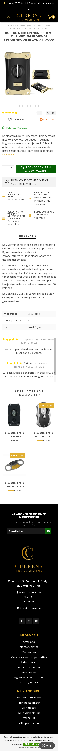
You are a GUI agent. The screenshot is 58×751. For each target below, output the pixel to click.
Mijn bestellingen (29, 702)
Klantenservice (29, 647)
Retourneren (29, 662)
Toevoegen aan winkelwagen (38, 169)
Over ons (29, 641)
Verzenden (29, 652)
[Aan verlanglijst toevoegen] (48, 113)
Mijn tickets (29, 707)
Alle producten (29, 723)
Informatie (27, 236)
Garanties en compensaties (29, 657)
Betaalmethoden (29, 667)
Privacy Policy (29, 682)
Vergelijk (29, 717)
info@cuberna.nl (31, 608)
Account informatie (29, 697)
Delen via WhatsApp (16, 128)
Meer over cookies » (29, 748)
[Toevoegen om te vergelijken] (53, 113)
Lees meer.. (8, 154)
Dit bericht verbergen (35, 744)
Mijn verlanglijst (29, 712)
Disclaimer (29, 672)
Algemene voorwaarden (29, 677)
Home (11, 26)
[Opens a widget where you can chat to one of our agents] (47, 746)
